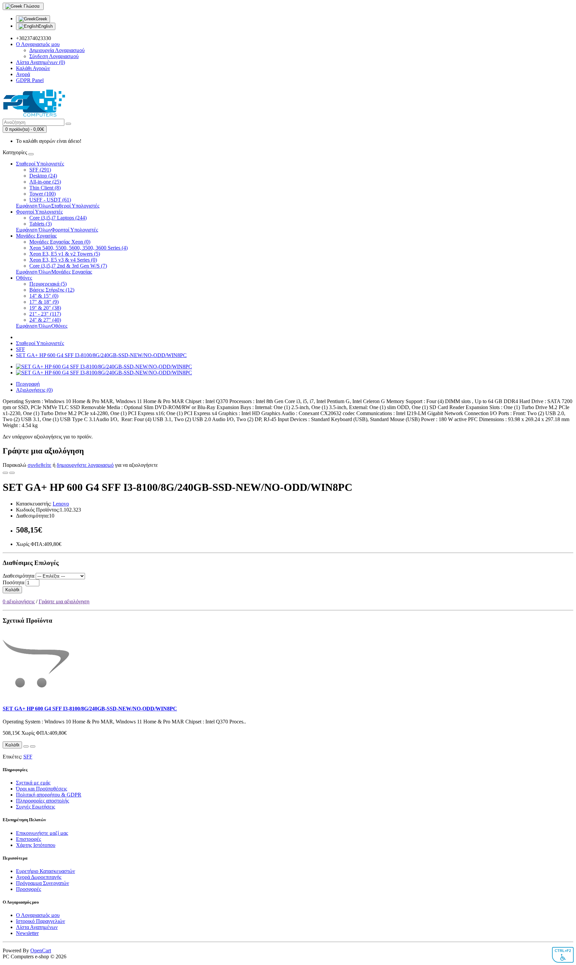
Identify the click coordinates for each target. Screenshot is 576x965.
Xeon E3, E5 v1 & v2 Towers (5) (64, 254)
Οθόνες (24, 278)
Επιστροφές (28, 839)
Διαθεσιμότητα (18, 576)
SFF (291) (40, 170)
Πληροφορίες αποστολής (42, 800)
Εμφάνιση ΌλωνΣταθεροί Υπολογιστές (57, 206)
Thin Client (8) (45, 188)
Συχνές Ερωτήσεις (35, 807)
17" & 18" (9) (44, 302)
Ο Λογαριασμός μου (38, 915)
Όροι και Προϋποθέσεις (41, 788)
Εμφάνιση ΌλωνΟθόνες (41, 326)
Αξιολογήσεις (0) (34, 390)
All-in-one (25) (45, 182)
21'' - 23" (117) (45, 314)
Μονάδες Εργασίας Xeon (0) (59, 242)
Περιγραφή (28, 384)
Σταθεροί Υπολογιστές (40, 164)
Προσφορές (28, 889)
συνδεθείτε (39, 465)
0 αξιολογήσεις (19, 601)
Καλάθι (12, 589)
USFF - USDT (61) (50, 200)
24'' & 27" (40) (45, 320)
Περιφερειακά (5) (48, 284)
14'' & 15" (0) (43, 296)
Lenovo (61, 504)
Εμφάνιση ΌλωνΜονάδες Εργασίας (54, 272)
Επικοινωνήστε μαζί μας (42, 833)
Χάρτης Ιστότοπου (35, 845)
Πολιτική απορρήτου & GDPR (48, 794)
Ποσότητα (13, 582)
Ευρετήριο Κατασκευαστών (45, 871)
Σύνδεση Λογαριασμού (54, 56)
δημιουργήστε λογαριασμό (85, 465)
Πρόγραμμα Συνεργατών (42, 883)
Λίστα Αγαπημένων (37, 927)
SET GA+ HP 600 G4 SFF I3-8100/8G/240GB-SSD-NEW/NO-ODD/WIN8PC (101, 355)
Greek (41, 18)
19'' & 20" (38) (45, 308)
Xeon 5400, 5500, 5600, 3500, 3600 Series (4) (78, 248)
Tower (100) (42, 194)
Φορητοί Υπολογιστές (39, 212)
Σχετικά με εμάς (33, 782)
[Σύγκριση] (12, 473)
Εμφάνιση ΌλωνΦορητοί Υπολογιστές (57, 230)
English (45, 26)
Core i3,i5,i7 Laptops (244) (58, 218)
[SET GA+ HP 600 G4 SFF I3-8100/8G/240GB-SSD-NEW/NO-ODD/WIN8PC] (104, 366)
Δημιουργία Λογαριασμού (57, 50)
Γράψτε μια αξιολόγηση (64, 601)
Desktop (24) (43, 176)
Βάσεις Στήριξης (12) (51, 290)
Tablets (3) (40, 224)
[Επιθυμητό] (5, 473)
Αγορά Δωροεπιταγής (38, 877)
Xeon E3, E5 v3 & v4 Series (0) (63, 260)
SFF (20, 349)
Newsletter (27, 933)
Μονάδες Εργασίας (36, 236)
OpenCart (40, 950)
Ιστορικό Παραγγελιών (40, 921)
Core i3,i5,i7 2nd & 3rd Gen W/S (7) (68, 266)
